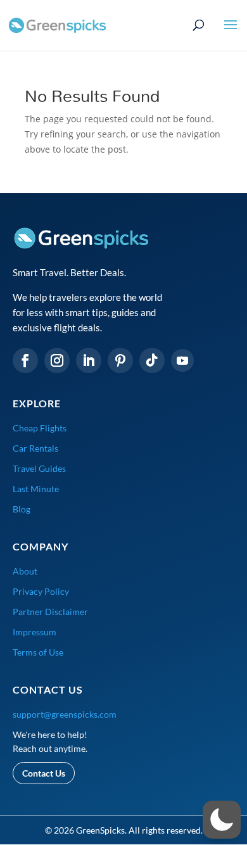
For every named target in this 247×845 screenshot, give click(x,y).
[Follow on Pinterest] (120, 360)
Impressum (34, 631)
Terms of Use (38, 652)
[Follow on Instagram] (57, 360)
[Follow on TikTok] (152, 360)
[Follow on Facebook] (25, 360)
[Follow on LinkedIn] (88, 360)
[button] (222, 820)
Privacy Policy (41, 591)
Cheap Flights (39, 427)
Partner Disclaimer (50, 611)
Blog (21, 509)
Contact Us (43, 773)
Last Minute (36, 488)
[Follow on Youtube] (182, 360)
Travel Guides (39, 468)
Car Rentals (35, 448)
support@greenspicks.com (65, 714)
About (25, 571)
